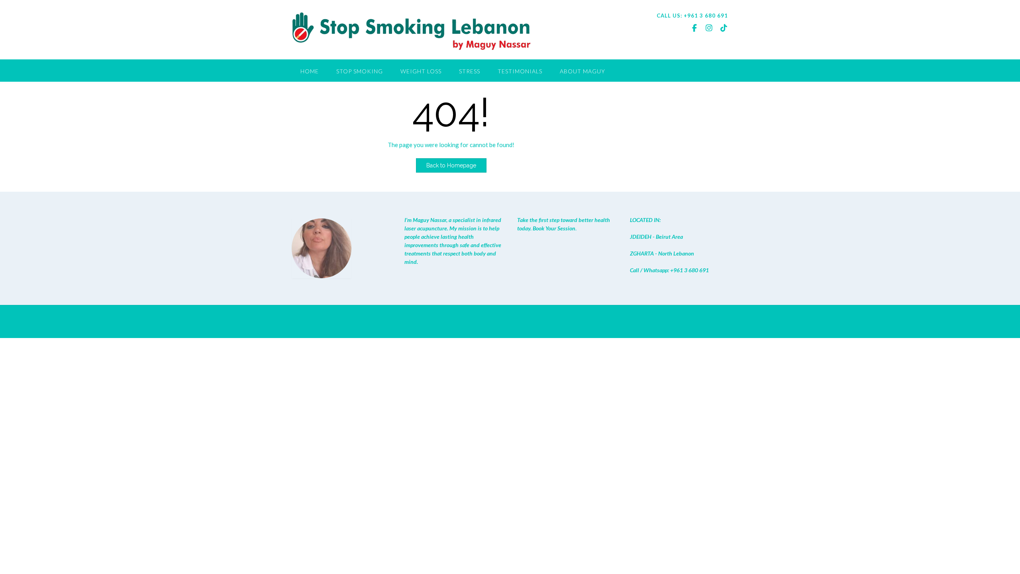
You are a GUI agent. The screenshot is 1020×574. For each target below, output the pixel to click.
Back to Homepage (451, 165)
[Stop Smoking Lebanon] (411, 30)
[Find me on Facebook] (694, 27)
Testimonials (520, 71)
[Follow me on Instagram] (709, 27)
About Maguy (582, 71)
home (309, 71)
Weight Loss (420, 71)
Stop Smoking (359, 71)
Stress (469, 71)
